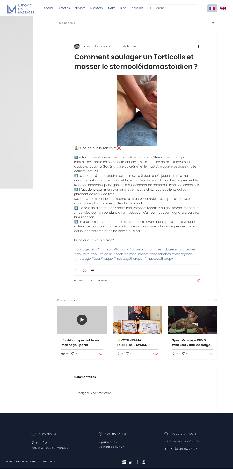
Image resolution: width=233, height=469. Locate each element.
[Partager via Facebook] (75, 270)
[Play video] (137, 110)
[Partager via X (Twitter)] (84, 270)
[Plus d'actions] (198, 46)
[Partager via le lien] (101, 270)
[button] (213, 23)
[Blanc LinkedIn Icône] (131, 462)
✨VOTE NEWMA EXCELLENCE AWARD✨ (134, 342)
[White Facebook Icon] (137, 462)
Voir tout (212, 299)
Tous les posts (66, 23)
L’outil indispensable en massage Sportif (80, 342)
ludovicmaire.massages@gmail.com (184, 441)
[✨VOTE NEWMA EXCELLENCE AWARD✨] (137, 320)
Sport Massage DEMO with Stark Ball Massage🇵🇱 (191, 342)
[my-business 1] (124, 462)
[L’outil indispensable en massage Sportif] (82, 320)
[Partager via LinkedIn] (92, 270)
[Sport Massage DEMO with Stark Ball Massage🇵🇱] (192, 320)
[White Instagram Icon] (144, 462)
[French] (212, 8)
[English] (222, 8)
